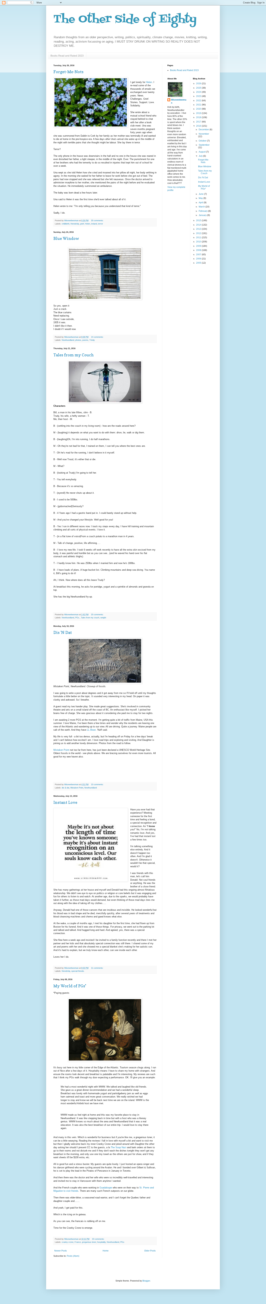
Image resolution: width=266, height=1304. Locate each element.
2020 (199, 109)
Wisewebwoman (178, 101)
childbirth (65, 224)
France (78, 1242)
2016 (199, 126)
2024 (199, 92)
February (203, 211)
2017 (199, 121)
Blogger (146, 1281)
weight (103, 617)
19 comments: (98, 1239)
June (201, 194)
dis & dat (65, 788)
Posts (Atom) (73, 1256)
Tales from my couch (90, 617)
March (202, 206)
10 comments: (97, 784)
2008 (199, 250)
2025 (199, 88)
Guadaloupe (106, 1187)
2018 (199, 117)
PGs (122, 1242)
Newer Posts (60, 1250)
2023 (199, 96)
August (202, 152)
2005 (199, 263)
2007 (199, 254)
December (204, 129)
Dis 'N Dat (62, 632)
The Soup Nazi (118, 1147)
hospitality (101, 1242)
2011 (199, 237)
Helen (148, 82)
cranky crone (67, 1242)
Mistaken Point (61, 750)
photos (78, 340)
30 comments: (97, 220)
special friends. (78, 971)
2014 (199, 225)
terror (100, 224)
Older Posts (150, 1250)
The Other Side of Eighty (125, 19)
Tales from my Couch (73, 355)
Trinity (92, 340)
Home (106, 1250)
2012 (199, 233)
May (201, 198)
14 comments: (97, 337)
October (203, 140)
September (204, 145)
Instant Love (65, 802)
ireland (94, 224)
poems (85, 340)
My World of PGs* (69, 986)
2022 (199, 100)
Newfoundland (68, 340)
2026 (199, 83)
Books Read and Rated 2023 (67, 55)
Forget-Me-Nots (68, 71)
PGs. (77, 617)
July (201, 156)
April (201, 202)
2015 (199, 220)
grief (82, 224)
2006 (199, 258)
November (204, 134)
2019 (199, 113)
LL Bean (91, 729)
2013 (199, 229)
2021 (199, 104)
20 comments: (97, 614)
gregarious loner (89, 1242)
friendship (75, 224)
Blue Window (66, 238)
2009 (199, 246)
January (203, 215)
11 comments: (97, 968)
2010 (199, 241)
